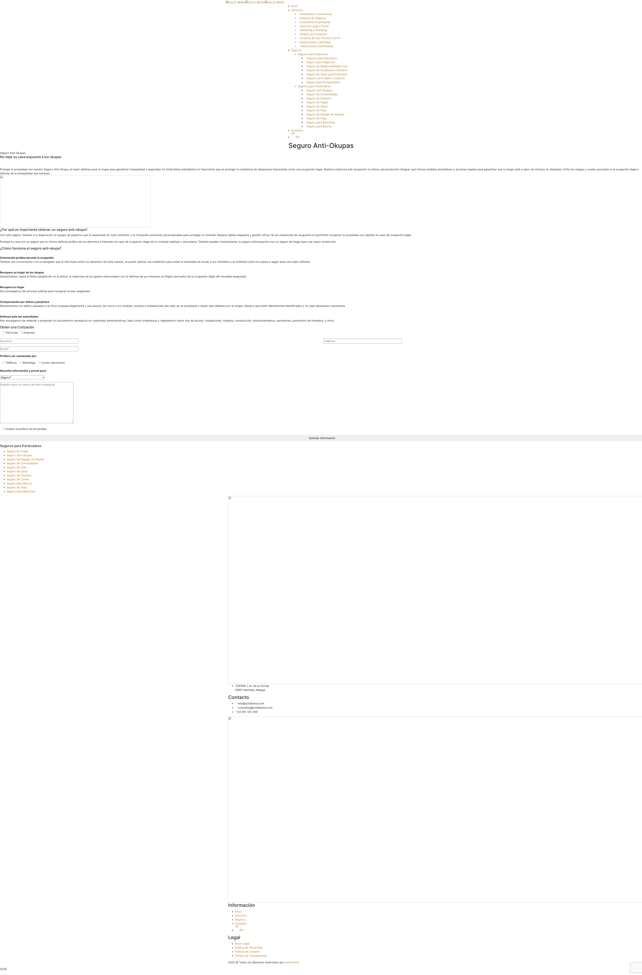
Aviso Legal (242, 943)
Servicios (240, 915)
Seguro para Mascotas (320, 122)
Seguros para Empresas (313, 54)
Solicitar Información (322, 438)
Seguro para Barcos (319, 126)
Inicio (238, 911)
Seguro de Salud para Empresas (326, 74)
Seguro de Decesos (318, 98)
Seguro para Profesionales (323, 82)
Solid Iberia (292, 962)
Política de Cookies (247, 951)
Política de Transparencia (251, 955)
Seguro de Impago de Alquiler (325, 114)
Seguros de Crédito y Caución (325, 78)
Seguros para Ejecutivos (321, 58)
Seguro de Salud (316, 106)
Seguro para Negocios (320, 62)
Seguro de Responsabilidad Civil (326, 66)
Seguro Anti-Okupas (319, 90)
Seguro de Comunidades (322, 94)
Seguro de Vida (316, 110)
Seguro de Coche (18, 479)
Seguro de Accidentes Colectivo (326, 70)
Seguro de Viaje (316, 118)
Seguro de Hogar (317, 102)
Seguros (240, 919)
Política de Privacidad (248, 947)
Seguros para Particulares (314, 86)
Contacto (297, 130)
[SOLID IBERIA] (235, 2)
